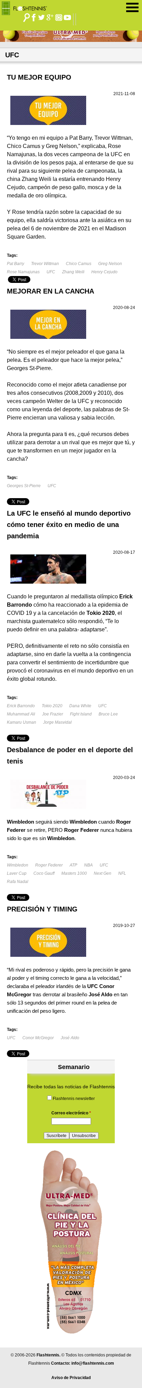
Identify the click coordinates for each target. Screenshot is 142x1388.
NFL (122, 873)
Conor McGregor (38, 1037)
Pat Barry (15, 263)
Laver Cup (17, 873)
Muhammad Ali (21, 714)
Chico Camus (78, 263)
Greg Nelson (110, 263)
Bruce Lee (108, 714)
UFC (51, 271)
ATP (73, 865)
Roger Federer (49, 865)
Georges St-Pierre (24, 485)
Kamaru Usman (21, 722)
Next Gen (102, 873)
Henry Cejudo (104, 271)
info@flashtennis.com (92, 1363)
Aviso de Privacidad (71, 1377)
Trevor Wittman (45, 263)
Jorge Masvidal (57, 722)
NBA (88, 865)
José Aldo (70, 1037)
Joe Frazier (52, 714)
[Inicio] (27, 6)
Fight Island (81, 714)
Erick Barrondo (21, 705)
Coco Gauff (43, 873)
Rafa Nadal (17, 881)
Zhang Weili (73, 271)
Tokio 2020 (52, 705)
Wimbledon (17, 865)
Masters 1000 (74, 873)
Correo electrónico (71, 1113)
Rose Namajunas (23, 271)
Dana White (80, 705)
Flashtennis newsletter (74, 1098)
